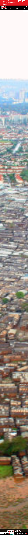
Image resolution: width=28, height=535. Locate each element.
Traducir (26, 10)
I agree (20, 1)
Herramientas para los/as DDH (4, 8)
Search (24, 8)
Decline (23, 1)
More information (5, 4)
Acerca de (17, 8)
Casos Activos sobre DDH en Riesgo (20, 533)
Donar (10, 8)
